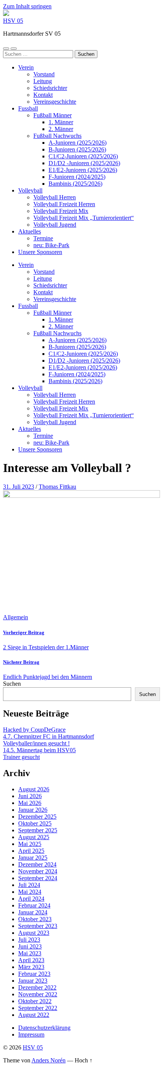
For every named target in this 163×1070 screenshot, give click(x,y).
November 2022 (37, 994)
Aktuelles (29, 231)
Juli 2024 (29, 885)
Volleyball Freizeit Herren (64, 204)
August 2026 (33, 789)
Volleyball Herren (54, 197)
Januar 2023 (32, 980)
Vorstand (44, 74)
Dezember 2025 (37, 816)
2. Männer (61, 129)
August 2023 (33, 933)
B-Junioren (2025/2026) (77, 149)
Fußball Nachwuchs (57, 136)
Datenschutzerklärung (44, 1027)
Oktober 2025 (35, 823)
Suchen (12, 683)
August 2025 (33, 837)
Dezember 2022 (37, 987)
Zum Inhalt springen (27, 6)
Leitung (42, 81)
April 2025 (31, 850)
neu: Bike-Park (51, 245)
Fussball (28, 108)
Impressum (31, 1034)
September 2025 (37, 830)
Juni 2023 (30, 946)
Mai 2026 (29, 803)
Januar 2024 (32, 912)
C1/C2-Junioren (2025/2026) (83, 156)
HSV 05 (13, 20)
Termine (43, 238)
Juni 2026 (30, 796)
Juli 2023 (29, 939)
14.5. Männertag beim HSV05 (39, 750)
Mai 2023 (29, 953)
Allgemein (15, 617)
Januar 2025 (32, 857)
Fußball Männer (52, 115)
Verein (26, 67)
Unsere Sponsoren (40, 252)
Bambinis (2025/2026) (75, 183)
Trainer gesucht (21, 757)
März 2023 (31, 967)
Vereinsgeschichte (54, 101)
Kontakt (43, 95)
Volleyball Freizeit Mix (60, 211)
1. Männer (61, 122)
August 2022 (33, 1015)
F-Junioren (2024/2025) (77, 177)
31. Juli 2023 (18, 486)
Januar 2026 (32, 809)
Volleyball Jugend (54, 224)
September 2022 (37, 1008)
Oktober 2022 (35, 1001)
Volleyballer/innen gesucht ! (36, 743)
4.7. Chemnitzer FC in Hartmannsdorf (48, 736)
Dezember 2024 (37, 864)
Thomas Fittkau (57, 486)
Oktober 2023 (35, 919)
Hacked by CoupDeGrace (34, 729)
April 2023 (31, 960)
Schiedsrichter (50, 88)
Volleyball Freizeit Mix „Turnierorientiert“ (83, 218)
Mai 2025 (29, 844)
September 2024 (37, 878)
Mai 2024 (29, 892)
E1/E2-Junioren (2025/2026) (83, 170)
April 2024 (31, 898)
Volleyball (30, 190)
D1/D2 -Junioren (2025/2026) (84, 163)
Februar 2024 (34, 905)
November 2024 (37, 871)
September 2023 (37, 926)
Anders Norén (48, 1060)
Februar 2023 (34, 974)
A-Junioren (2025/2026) (78, 142)
